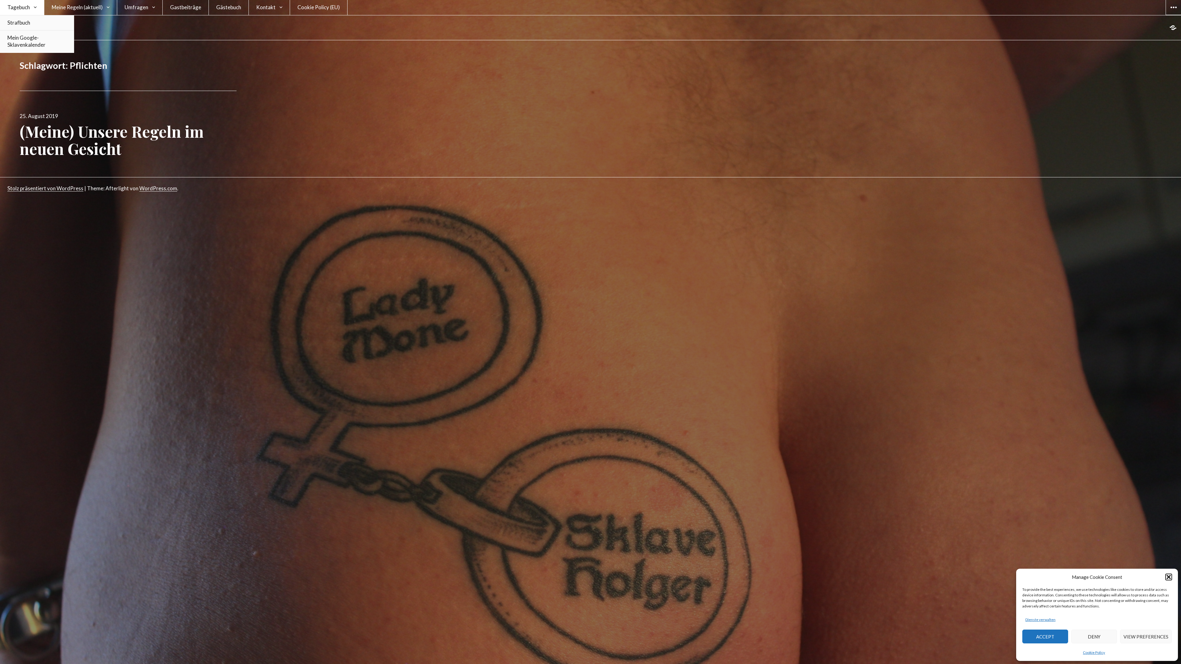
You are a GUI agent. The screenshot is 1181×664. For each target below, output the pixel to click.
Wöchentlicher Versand (1116, 596)
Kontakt (266, 7)
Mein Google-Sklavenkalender (26, 41)
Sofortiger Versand (1110, 589)
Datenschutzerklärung (1125, 653)
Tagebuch (18, 7)
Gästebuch (228, 7)
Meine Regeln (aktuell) (77, 7)
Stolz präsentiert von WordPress (45, 188)
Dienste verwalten (1040, 619)
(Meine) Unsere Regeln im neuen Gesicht (112, 140)
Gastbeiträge (185, 7)
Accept (1045, 636)
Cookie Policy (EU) (318, 7)
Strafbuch (18, 22)
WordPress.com (158, 188)
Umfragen (136, 7)
